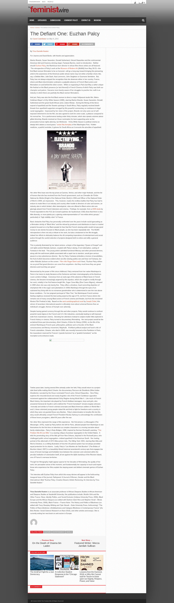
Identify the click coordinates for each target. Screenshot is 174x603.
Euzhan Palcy (41, 66)
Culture (37, 27)
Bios (43, 2)
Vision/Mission (34, 2)
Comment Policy (71, 20)
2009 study (96, 209)
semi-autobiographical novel (72, 301)
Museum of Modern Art (69, 68)
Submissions (55, 20)
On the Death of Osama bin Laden (46, 544)
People (50, 2)
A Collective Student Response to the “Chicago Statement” (66, 574)
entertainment (59, 532)
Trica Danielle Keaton (41, 51)
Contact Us (85, 20)
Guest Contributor (39, 39)
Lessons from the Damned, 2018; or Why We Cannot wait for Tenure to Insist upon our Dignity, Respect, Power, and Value (91, 576)
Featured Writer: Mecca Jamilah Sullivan (86, 544)
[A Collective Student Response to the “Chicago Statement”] (67, 570)
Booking (97, 20)
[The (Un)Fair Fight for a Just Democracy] (42, 570)
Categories (42, 20)
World (69, 532)
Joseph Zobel (91, 301)
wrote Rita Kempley (64, 124)
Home (32, 20)
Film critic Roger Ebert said (70, 261)
